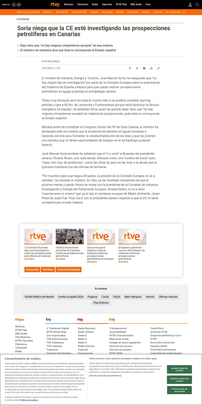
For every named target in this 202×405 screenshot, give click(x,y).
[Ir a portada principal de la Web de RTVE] (29, 319)
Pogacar (92, 296)
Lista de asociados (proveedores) (105, 376)
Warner (150, 296)
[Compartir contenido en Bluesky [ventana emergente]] (144, 67)
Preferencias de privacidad (179, 390)
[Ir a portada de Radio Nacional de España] (92, 320)
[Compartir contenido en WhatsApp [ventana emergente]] (151, 67)
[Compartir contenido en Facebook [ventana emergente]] (130, 67)
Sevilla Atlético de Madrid (39, 296)
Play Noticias (101, 302)
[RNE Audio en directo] (19, 5)
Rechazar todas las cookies (179, 379)
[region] (101, 379)
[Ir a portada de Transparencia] (148, 320)
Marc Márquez (133, 296)
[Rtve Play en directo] (14, 5)
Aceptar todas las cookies (179, 369)
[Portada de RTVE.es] (55, 4)
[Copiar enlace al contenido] (158, 67)
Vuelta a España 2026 (70, 296)
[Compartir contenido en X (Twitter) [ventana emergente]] (137, 67)
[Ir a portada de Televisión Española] (60, 320)
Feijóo (116, 296)
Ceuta (105, 296)
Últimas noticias (168, 296)
